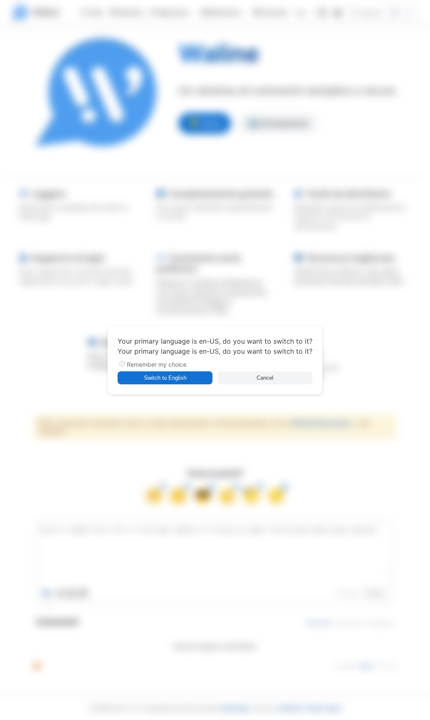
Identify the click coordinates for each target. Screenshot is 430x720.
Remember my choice (156, 364)
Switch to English (165, 378)
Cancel (265, 378)
